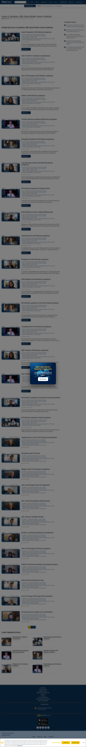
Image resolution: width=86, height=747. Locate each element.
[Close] (83, 742)
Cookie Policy (20, 745)
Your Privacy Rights (56, 742)
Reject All (66, 742)
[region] (43, 742)
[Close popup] (54, 364)
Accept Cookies (75, 742)
